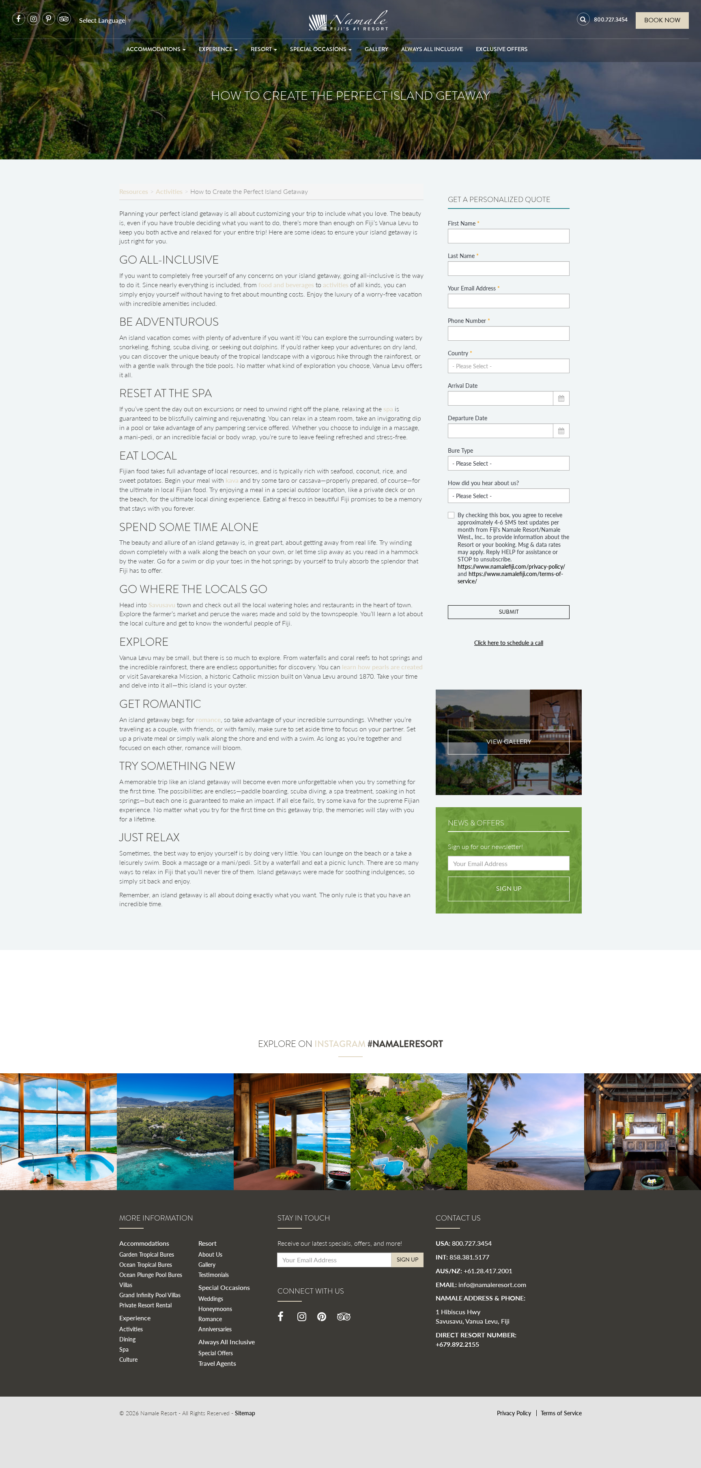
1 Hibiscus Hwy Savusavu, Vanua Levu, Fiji (473, 1316)
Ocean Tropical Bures (145, 1264)
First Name (464, 223)
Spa (124, 1349)
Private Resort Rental (145, 1305)
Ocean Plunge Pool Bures (150, 1274)
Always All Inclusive (432, 49)
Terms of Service (561, 1413)
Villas (125, 1285)
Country (460, 353)
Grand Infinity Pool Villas (150, 1295)
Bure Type (460, 450)
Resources (133, 191)
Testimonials (213, 1274)
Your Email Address (474, 288)
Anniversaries (215, 1329)
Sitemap (245, 1413)
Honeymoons (215, 1309)
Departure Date (467, 418)
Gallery (376, 49)
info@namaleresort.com (492, 1284)
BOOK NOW (662, 20)
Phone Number (469, 320)
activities (335, 284)
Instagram (340, 1044)
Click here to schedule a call (508, 642)
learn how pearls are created (382, 666)
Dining (127, 1339)
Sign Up (509, 889)
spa (388, 408)
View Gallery (508, 742)
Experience (216, 49)
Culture (128, 1359)
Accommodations (154, 49)
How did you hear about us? (483, 483)
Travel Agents (217, 1363)
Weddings (210, 1298)
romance (208, 719)
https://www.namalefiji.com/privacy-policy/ (511, 566)
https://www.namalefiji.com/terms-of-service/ (510, 577)
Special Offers (215, 1353)
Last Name (463, 255)
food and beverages (286, 284)
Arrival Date (462, 385)
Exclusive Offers (502, 49)
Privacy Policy (514, 1413)
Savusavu (161, 604)
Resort (262, 49)
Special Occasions (319, 49)
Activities (169, 191)
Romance (210, 1319)
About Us (210, 1254)
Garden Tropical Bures (146, 1254)
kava (232, 480)
